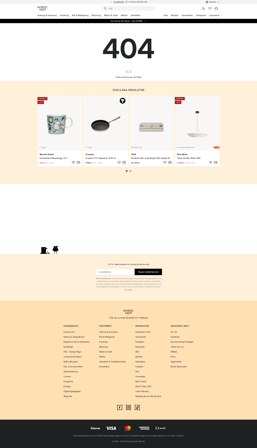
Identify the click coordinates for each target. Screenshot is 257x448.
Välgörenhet (176, 361)
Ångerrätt (68, 396)
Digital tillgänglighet (72, 391)
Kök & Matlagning (80, 15)
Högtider (139, 366)
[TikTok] (137, 407)
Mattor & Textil (111, 15)
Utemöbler (135, 15)
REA (137, 352)
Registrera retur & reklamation (77, 342)
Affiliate (174, 352)
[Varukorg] (216, 8)
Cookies (67, 376)
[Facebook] (119, 407)
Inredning (64, 15)
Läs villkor (129, 289)
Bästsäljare (140, 361)
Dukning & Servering (47, 15)
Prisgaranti (68, 381)
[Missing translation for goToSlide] (130, 171)
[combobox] (213, 2)
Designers (139, 342)
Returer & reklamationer (74, 337)
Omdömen (175, 337)
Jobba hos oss (177, 347)
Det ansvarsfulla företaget (182, 342)
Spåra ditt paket (71, 361)
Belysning (96, 15)
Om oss (174, 332)
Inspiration (214, 15)
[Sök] (105, 8)
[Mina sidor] (203, 8)
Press (173, 357)
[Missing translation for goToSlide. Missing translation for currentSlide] (127, 171)
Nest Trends (140, 381)
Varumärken (187, 15)
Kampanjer (201, 15)
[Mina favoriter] (210, 8)
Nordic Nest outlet (178, 366)
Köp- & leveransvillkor (73, 366)
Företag (67, 386)
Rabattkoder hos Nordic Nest (148, 396)
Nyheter (175, 15)
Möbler (124, 15)
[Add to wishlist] (73, 162)
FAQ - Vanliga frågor (73, 352)
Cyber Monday (142, 391)
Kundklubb (68, 347)
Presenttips (140, 376)
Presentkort (104, 366)
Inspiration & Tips (143, 332)
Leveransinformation (73, 357)
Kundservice (69, 332)
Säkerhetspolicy (71, 371)
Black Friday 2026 (143, 386)
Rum (166, 15)
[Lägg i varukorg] (78, 162)
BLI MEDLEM (119, 2)
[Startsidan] (42, 8)
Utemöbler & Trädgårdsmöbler (112, 361)
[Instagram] (128, 407)
